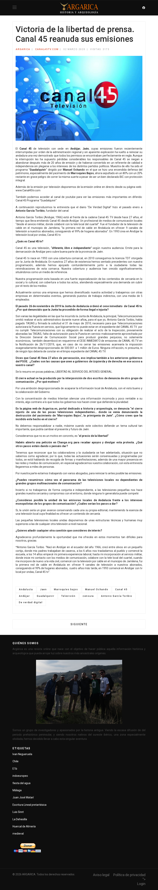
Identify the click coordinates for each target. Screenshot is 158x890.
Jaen (43, 589)
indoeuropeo (20, 775)
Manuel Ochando (96, 589)
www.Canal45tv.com (28, 190)
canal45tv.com (47, 49)
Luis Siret (18, 811)
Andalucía (26, 589)
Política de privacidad (129, 875)
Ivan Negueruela (22, 754)
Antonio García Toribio (116, 596)
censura (88, 596)
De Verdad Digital (99, 207)
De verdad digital (31, 602)
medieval (18, 833)
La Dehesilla (20, 819)
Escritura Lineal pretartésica (29, 804)
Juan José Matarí (23, 797)
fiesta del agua (21, 783)
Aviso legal (101, 875)
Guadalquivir (45, 596)
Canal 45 (121, 589)
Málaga (17, 790)
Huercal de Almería (24, 826)
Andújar (24, 596)
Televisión (68, 596)
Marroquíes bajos (66, 589)
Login (141, 884)
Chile (15, 761)
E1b (15, 768)
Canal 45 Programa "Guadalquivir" (36, 200)
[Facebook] (143, 7)
